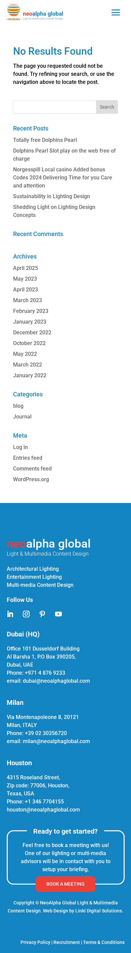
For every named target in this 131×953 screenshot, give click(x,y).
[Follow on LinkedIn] (10, 614)
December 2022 (32, 332)
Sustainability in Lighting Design (51, 196)
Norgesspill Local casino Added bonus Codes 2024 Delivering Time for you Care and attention (62, 177)
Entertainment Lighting (34, 577)
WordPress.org (31, 479)
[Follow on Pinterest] (42, 614)
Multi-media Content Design (40, 585)
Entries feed (27, 458)
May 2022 (25, 354)
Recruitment (66, 942)
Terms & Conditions (104, 942)
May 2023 (25, 279)
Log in (20, 447)
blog (18, 406)
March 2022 (27, 364)
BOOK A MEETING (65, 884)
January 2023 (29, 322)
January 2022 (29, 375)
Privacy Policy (35, 942)
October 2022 (29, 343)
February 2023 (30, 311)
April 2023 (25, 289)
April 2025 (25, 268)
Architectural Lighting (33, 569)
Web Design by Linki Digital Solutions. (83, 910)
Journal (22, 416)
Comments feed (32, 468)
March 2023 (27, 300)
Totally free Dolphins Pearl (45, 140)
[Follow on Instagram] (26, 614)
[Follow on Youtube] (58, 614)
